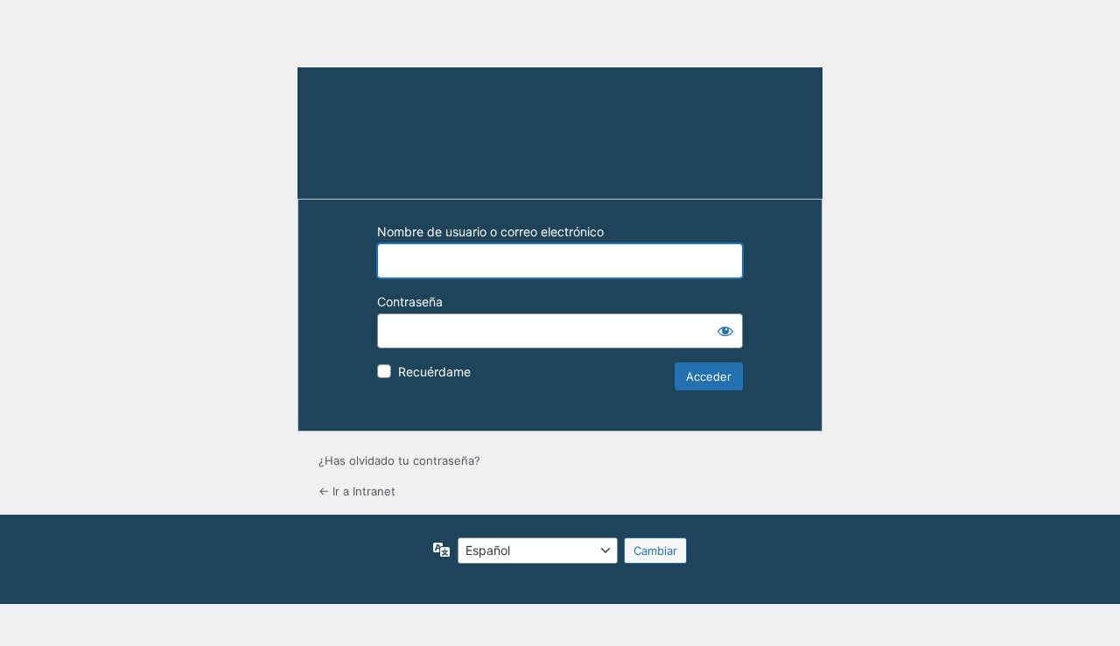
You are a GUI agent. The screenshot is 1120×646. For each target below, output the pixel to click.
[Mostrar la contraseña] (725, 330)
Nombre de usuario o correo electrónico (490, 231)
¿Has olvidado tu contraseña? (399, 460)
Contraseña (410, 301)
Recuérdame (434, 371)
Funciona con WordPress (560, 133)
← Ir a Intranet (357, 491)
